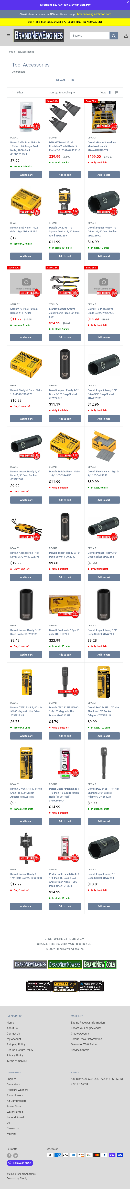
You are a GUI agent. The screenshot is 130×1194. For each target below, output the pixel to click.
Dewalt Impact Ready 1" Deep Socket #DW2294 (101, 876)
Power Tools (14, 1106)
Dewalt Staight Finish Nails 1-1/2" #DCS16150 (64, 473)
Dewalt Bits (65, 80)
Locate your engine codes (86, 1028)
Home (10, 51)
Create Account (80, 1033)
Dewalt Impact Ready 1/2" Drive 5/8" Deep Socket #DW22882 (25, 475)
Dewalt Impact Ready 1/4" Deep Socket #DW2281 (102, 632)
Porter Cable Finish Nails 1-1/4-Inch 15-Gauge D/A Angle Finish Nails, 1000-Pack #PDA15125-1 (64, 880)
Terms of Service (17, 1061)
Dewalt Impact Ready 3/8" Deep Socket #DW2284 (102, 554)
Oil (8, 1122)
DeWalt (14, 137)
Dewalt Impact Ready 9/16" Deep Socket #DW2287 (64, 554)
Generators (13, 1084)
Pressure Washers (17, 1089)
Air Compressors (16, 1100)
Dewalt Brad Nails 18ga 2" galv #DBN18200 (64, 632)
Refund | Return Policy (20, 1050)
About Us (12, 1028)
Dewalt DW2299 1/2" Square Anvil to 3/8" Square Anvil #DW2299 (64, 231)
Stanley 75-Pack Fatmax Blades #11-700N (24, 310)
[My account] (126, 36)
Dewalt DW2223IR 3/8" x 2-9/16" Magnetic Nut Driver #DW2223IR (26, 711)
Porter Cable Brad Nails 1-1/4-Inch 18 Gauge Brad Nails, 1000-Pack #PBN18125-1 (25, 148)
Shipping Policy (16, 1044)
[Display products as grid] (110, 92)
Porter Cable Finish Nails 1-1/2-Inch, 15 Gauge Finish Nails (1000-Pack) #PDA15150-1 (64, 794)
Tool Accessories (25, 51)
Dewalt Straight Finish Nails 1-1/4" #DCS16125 (26, 392)
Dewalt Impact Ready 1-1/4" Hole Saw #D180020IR (26, 876)
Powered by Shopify (17, 1178)
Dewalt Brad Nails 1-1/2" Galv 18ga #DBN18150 (24, 229)
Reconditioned (15, 1117)
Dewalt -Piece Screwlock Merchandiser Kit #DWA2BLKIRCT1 (102, 146)
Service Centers (80, 1050)
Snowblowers (15, 1095)
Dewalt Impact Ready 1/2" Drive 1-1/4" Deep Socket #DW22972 (102, 231)
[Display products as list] (116, 92)
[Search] (114, 35)
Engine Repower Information (88, 1022)
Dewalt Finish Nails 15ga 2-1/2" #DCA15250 (103, 473)
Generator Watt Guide (83, 1044)
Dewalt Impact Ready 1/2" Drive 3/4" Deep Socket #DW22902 (102, 394)
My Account (14, 1039)
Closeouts (13, 1128)
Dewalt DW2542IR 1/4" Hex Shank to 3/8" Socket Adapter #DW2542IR (103, 792)
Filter (20, 92)
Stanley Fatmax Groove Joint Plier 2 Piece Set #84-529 (65, 312)
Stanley (14, 304)
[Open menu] (8, 35)
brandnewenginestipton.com (94, 14)
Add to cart (26, 174)
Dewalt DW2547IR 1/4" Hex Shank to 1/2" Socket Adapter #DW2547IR (26, 792)
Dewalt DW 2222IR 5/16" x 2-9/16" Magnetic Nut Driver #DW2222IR (64, 711)
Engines (11, 1079)
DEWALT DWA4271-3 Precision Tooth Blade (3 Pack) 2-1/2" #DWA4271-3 (64, 146)
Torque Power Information (86, 1039)
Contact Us (13, 1033)
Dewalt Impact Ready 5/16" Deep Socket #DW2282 (25, 632)
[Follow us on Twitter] (15, 1155)
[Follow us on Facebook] (9, 1155)
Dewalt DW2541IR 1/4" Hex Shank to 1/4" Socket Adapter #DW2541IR (103, 711)
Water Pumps (15, 1111)
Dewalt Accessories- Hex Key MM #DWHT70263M (24, 554)
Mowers (11, 1133)
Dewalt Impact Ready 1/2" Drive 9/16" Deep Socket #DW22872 (64, 394)
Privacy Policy (15, 1055)
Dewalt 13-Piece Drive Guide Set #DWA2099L (101, 310)
